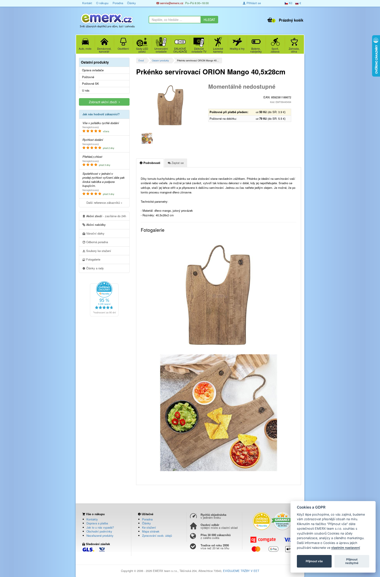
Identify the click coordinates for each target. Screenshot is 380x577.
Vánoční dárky (94, 233)
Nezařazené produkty (99, 535)
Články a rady (94, 268)
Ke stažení (149, 527)
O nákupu (102, 3)
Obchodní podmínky (99, 531)
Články (131, 3)
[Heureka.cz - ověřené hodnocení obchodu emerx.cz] (104, 298)
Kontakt (87, 3)
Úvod (141, 60)
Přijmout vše (314, 561)
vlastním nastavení (345, 547)
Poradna (118, 3)
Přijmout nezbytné (351, 561)
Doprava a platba (97, 523)
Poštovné (88, 77)
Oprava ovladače (93, 70)
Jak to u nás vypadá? (100, 527)
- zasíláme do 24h (106, 216)
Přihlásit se (253, 3)
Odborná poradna (96, 242)
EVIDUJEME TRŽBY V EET (241, 571)
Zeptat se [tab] (177, 163)
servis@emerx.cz (171, 3)
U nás (86, 90)
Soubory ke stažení (98, 251)
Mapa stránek (150, 531)
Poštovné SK (90, 83)
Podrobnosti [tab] (151, 163)
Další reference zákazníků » (104, 202)
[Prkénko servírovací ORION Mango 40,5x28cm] (170, 105)
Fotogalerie (92, 259)
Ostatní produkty (160, 60)
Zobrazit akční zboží (104, 102)
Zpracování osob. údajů (157, 535)
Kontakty (92, 519)
